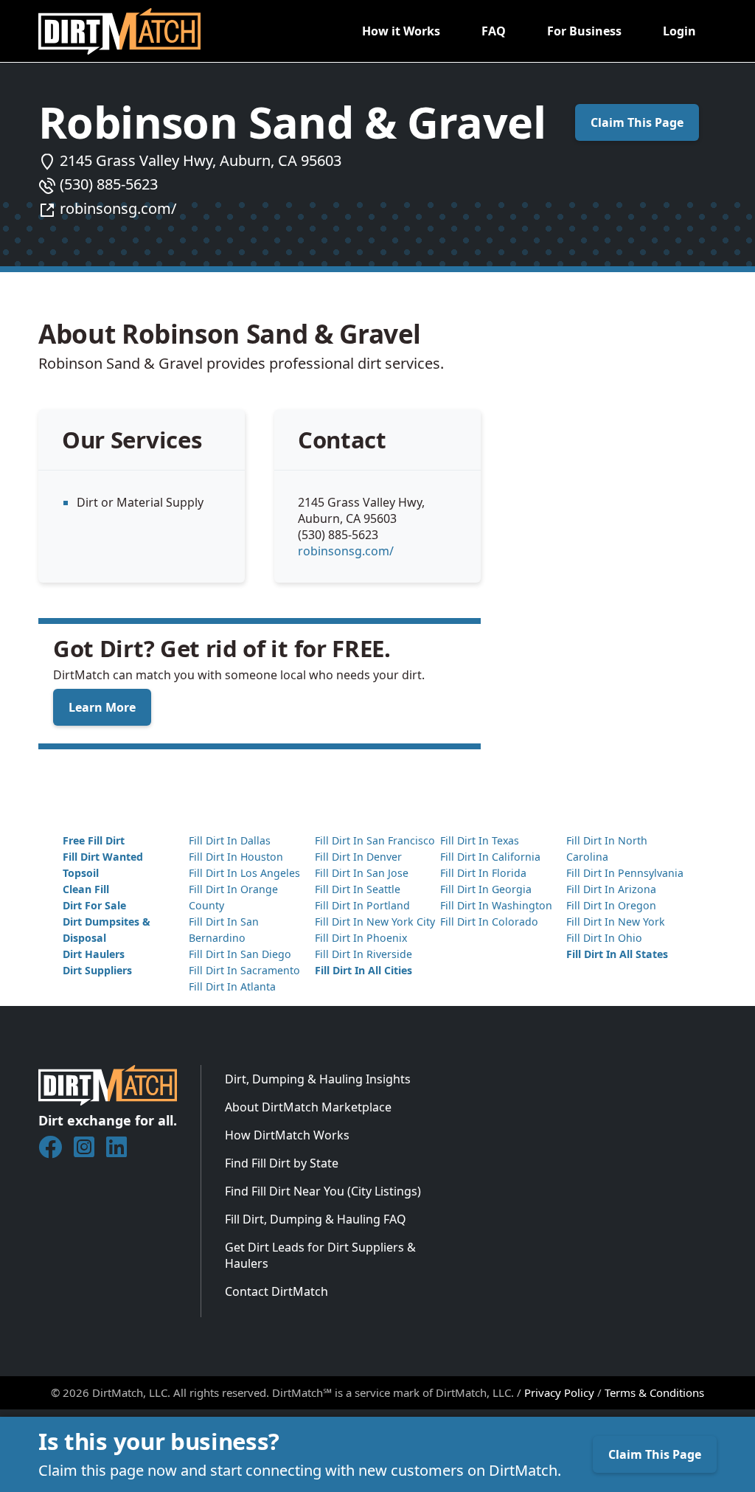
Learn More (102, 707)
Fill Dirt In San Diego (240, 954)
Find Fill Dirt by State (281, 1163)
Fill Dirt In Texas (479, 840)
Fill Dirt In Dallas (230, 840)
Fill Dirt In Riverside (363, 954)
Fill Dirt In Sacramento (244, 970)
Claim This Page (637, 122)
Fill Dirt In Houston (236, 857)
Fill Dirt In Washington (496, 905)
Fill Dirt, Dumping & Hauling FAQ (315, 1219)
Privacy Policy (559, 1392)
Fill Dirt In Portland (362, 905)
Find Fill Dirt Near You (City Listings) (323, 1191)
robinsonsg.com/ (118, 208)
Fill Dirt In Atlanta (232, 986)
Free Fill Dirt (94, 840)
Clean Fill (86, 889)
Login (679, 31)
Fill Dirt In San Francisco (375, 840)
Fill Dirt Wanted (103, 857)
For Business (584, 31)
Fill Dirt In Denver (358, 857)
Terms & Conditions (654, 1392)
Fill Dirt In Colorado (489, 922)
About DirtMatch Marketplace (308, 1107)
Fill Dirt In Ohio (604, 938)
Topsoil (81, 873)
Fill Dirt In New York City (375, 922)
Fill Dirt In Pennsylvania (624, 873)
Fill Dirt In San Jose (361, 873)
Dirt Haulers (94, 954)
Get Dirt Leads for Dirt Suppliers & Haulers (320, 1255)
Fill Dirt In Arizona (611, 889)
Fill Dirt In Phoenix (361, 938)
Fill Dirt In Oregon (611, 905)
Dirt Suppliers (97, 970)
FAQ (493, 31)
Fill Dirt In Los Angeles (244, 873)
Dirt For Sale (94, 905)
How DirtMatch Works (287, 1135)
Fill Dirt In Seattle (357, 889)
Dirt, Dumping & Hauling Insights (318, 1079)
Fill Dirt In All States (617, 954)
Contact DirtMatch (276, 1291)
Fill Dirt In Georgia (486, 889)
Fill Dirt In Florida (483, 873)
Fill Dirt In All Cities (363, 970)
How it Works (401, 31)
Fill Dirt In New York (615, 922)
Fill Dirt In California (490, 857)
